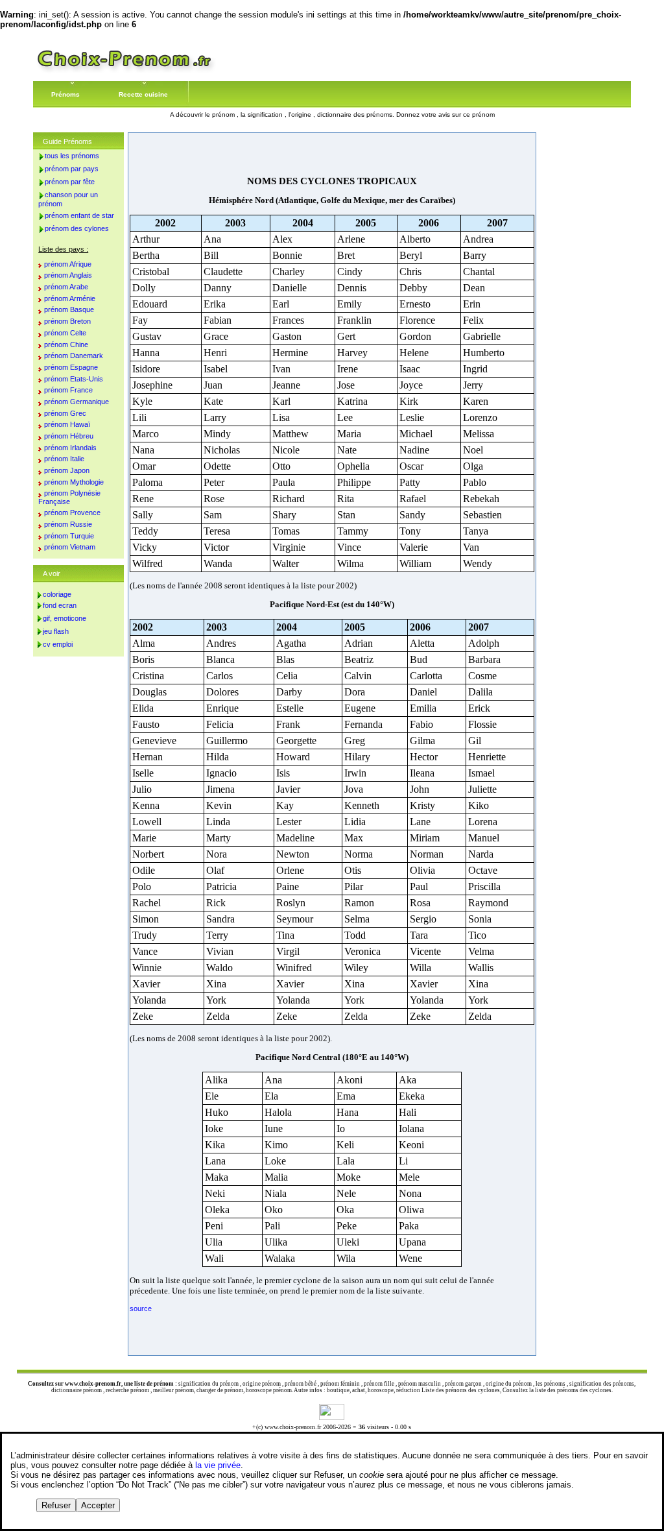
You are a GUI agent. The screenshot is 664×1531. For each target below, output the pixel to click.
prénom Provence (72, 512)
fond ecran (60, 605)
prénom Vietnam (69, 547)
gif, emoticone (64, 618)
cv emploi (58, 644)
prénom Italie (64, 459)
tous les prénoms (72, 156)
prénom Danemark (73, 355)
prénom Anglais (68, 275)
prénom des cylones (77, 228)
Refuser (56, 1505)
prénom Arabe (66, 287)
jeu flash (56, 631)
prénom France (68, 390)
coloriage (57, 594)
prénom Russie (68, 524)
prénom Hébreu (68, 436)
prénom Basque (69, 309)
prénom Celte (65, 333)
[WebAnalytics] (331, 1416)
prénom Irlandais (70, 448)
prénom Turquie (69, 536)
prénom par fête (70, 182)
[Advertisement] (332, 153)
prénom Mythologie (74, 482)
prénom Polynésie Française (69, 497)
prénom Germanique (76, 401)
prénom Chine (66, 344)
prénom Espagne (71, 367)
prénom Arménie (69, 298)
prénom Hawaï (67, 424)
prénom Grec (65, 413)
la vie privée (218, 1465)
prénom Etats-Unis (73, 379)
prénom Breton (67, 321)
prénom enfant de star (79, 215)
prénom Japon (66, 470)
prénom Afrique (67, 264)
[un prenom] (124, 71)
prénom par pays (72, 169)
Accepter (98, 1505)
